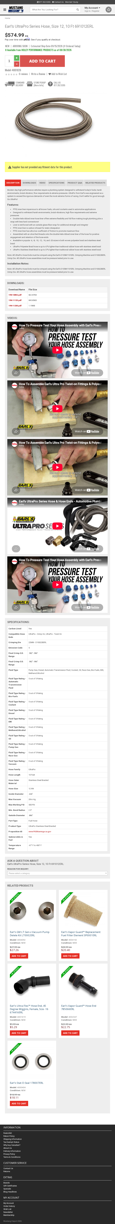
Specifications (56, 182)
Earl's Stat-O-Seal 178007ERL (26, 1083)
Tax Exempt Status (11, 1142)
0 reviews (23, 74)
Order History (9, 1206)
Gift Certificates (10, 1186)
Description (12, 182)
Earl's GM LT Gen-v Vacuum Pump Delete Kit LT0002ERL (29, 933)
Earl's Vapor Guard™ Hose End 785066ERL (78, 1007)
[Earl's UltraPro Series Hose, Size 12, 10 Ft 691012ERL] (56, 123)
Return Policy (9, 1136)
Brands (6, 1183)
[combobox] (57, 873)
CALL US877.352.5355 (59, 84)
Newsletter (8, 1212)
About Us (7, 1148)
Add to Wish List (59, 74)
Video (42, 182)
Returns (6, 1171)
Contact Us (59, 2)
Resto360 (7, 1133)
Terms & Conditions (11, 1157)
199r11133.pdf (15, 300)
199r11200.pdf (15, 306)
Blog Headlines (10, 1192)
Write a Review (38, 74)
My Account (8, 1203)
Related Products (95, 182)
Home (7, 18)
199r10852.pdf (15, 295)
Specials (7, 1189)
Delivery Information (12, 1151)
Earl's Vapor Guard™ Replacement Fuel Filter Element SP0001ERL (80, 933)
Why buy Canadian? (11, 1145)
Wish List (7, 1209)
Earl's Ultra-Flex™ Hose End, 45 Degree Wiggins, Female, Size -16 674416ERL (29, 1009)
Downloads (29, 182)
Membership (8, 1215)
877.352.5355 (44, 2)
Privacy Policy (9, 1154)
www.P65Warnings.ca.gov (40, 831)
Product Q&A (75, 182)
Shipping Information (12, 1139)
